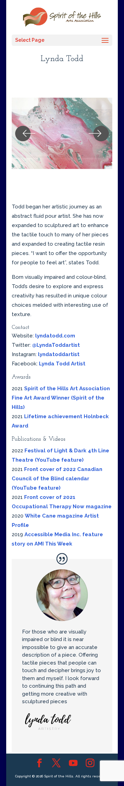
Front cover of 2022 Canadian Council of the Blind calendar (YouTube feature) (57, 478)
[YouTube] (73, 763)
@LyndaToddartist (56, 345)
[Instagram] (90, 763)
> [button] (98, 133)
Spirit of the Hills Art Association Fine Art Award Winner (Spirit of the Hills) (61, 397)
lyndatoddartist (59, 354)
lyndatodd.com (55, 336)
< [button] (25, 133)
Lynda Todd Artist (62, 364)
